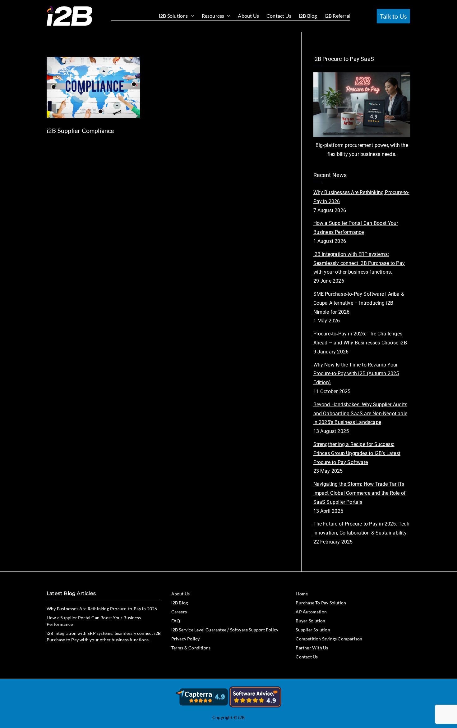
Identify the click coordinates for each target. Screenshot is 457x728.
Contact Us (278, 16)
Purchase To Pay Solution (321, 602)
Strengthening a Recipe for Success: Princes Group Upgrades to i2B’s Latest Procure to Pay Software (357, 453)
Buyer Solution (310, 620)
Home (302, 593)
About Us (248, 16)
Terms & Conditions (191, 647)
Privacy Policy (185, 638)
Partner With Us (312, 647)
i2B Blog (308, 16)
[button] (191, 15)
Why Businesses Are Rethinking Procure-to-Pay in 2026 (361, 196)
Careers (179, 611)
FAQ (175, 620)
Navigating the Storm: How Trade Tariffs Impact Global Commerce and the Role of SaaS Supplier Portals (359, 493)
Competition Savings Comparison (329, 638)
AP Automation (311, 611)
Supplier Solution (313, 629)
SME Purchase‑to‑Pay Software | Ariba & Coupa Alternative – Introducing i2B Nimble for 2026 (358, 303)
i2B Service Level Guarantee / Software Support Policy (225, 629)
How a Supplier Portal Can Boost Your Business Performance (355, 227)
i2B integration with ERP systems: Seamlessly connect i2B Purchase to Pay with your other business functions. (359, 263)
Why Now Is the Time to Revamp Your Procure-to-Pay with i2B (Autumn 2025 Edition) (356, 374)
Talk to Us (393, 16)
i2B (241, 717)
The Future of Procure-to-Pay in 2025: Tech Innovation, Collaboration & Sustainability (361, 528)
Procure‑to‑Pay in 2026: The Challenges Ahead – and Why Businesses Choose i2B (360, 338)
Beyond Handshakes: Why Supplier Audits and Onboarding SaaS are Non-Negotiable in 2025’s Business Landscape (360, 413)
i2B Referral (337, 16)
